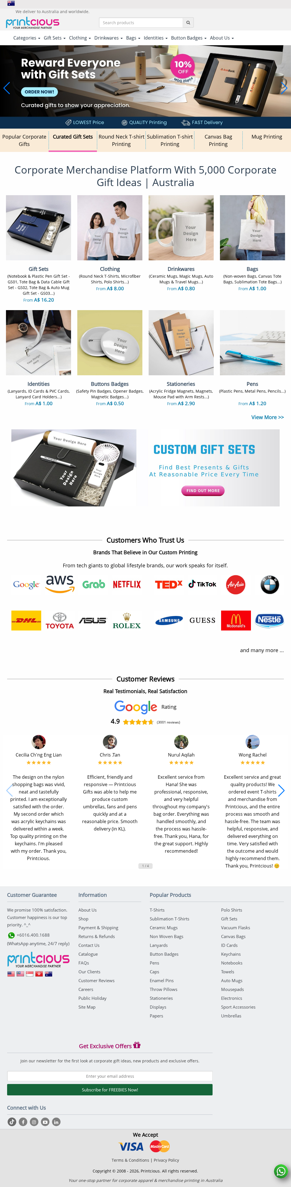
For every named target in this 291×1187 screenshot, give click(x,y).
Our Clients (89, 971)
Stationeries (161, 998)
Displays (158, 1007)
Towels (227, 971)
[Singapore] (30, 975)
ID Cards (229, 945)
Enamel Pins (162, 980)
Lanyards (159, 945)
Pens (154, 963)
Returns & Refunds (96, 936)
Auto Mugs (231, 980)
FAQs (83, 963)
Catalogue (88, 954)
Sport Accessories (238, 1007)
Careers (85, 989)
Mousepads (232, 989)
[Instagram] (35, 1121)
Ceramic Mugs (164, 927)
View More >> (267, 417)
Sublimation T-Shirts (169, 919)
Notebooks (231, 963)
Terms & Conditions (130, 1160)
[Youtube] (46, 1121)
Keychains (231, 954)
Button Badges (164, 954)
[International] (11, 975)
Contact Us (88, 945)
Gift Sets (229, 919)
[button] (7, 88)
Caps (154, 971)
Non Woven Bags (166, 936)
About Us (87, 910)
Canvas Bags (233, 936)
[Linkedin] (56, 1121)
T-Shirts (157, 910)
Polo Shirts (231, 910)
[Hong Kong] (39, 975)
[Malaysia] (20, 975)
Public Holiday (92, 998)
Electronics (231, 998)
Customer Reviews (96, 980)
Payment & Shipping (98, 927)
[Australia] (49, 975)
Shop (83, 919)
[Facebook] (24, 1121)
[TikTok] (13, 1121)
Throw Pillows (163, 989)
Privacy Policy (166, 1160)
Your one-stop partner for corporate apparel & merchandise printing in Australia (145, 1180)
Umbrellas (231, 1016)
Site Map (86, 1007)
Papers (156, 1016)
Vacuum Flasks (235, 927)
